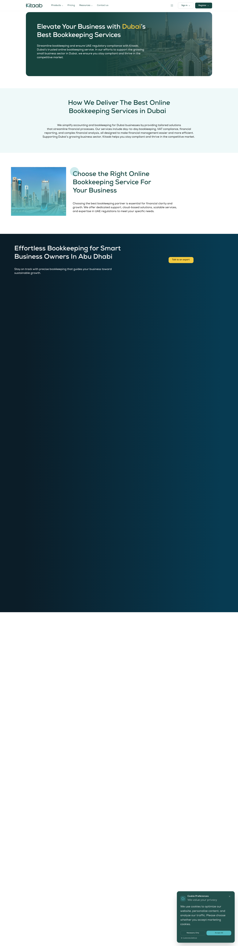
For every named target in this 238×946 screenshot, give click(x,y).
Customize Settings (190, 938)
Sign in (184, 5)
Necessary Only (193, 933)
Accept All (219, 933)
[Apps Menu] (172, 5)
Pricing (71, 5)
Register (202, 5)
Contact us (102, 5)
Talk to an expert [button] (181, 260)
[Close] (229, 896)
